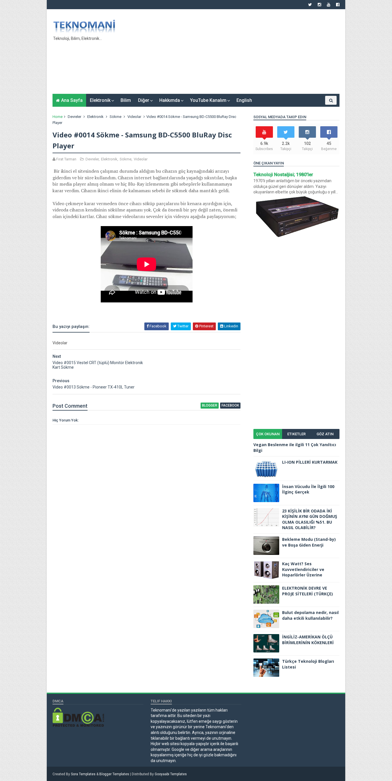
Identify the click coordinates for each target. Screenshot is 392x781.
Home (58, 116)
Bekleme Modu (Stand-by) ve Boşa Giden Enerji (309, 542)
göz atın (325, 434)
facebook (230, 405)
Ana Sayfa (72, 100)
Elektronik (100, 100)
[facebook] (337, 4)
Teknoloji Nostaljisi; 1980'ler (283, 174)
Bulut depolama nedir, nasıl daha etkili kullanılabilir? (310, 615)
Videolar (134, 116)
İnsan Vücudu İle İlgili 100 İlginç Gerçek (308, 489)
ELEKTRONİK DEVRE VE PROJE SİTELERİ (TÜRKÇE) (307, 591)
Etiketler (296, 434)
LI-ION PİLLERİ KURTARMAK (309, 462)
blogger (209, 405)
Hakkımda (169, 100)
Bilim (126, 100)
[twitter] (310, 4)
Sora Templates (83, 774)
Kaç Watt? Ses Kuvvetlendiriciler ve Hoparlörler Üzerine (303, 569)
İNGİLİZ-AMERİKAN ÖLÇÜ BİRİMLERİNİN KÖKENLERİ (308, 639)
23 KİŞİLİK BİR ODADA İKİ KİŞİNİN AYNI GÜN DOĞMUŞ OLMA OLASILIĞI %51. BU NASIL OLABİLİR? (309, 519)
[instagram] (319, 4)
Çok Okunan (268, 434)
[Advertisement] (234, 53)
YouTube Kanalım (208, 100)
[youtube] (328, 4)
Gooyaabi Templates (171, 774)
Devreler (74, 116)
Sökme (115, 116)
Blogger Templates (114, 774)
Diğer (143, 100)
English (244, 100)
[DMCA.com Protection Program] (78, 725)
